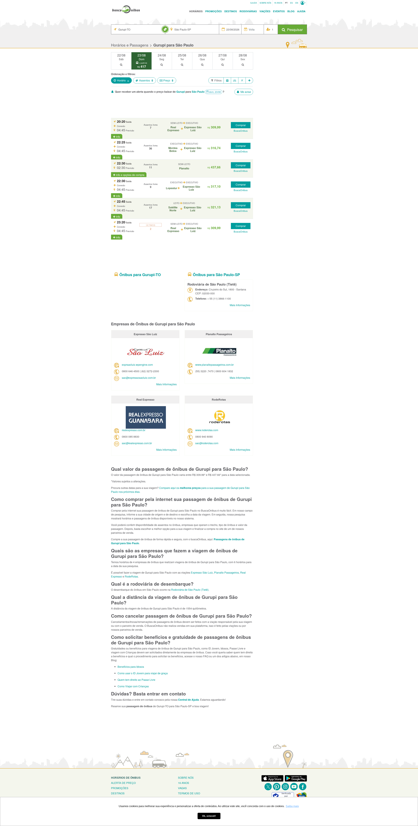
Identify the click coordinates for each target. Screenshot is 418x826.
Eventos (279, 11)
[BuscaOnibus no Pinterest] (276, 786)
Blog (291, 11)
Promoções (213, 11)
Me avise (245, 92)
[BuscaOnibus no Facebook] (302, 786)
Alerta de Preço (123, 783)
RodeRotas (131, 576)
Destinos (230, 11)
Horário (121, 80)
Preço (167, 80)
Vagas (182, 788)
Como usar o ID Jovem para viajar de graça (143, 673)
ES (291, 2)
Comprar (241, 125)
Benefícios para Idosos (131, 667)
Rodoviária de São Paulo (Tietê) (190, 590)
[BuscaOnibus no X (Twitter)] (268, 786)
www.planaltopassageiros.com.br (214, 364)
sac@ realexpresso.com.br (137, 443)
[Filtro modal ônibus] (227, 80)
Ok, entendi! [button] (209, 816)
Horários (196, 11)
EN (296, 2)
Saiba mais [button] (292, 806)
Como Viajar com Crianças (133, 686)
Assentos (144, 80)
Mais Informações (240, 305)
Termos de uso (189, 793)
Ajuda (253, 2)
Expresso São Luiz (202, 572)
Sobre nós (186, 777)
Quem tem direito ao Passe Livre (136, 680)
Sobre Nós (265, 2)
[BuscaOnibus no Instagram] (285, 786)
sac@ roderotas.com (206, 443)
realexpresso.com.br (133, 430)
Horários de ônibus (126, 777)
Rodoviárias (248, 11)
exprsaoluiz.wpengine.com (137, 364)
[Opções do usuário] (303, 3)
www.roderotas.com (206, 430)
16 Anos (278, 2)
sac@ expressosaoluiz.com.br (139, 378)
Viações (264, 11)
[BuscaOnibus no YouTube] (294, 786)
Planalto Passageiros (226, 572)
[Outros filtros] (249, 80)
